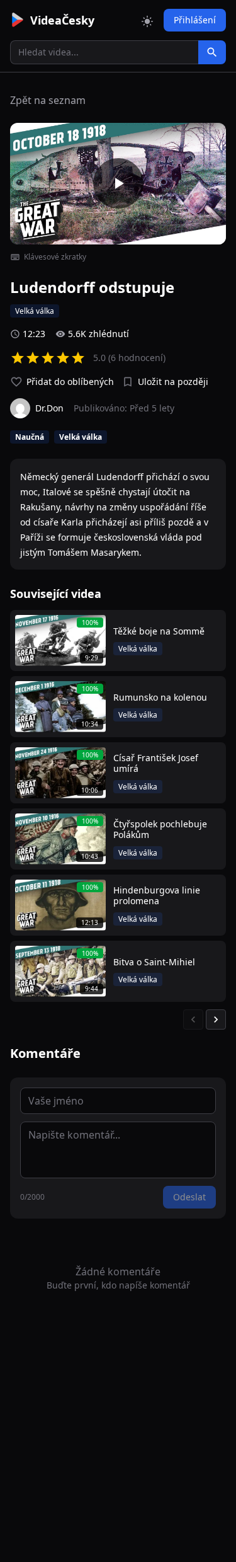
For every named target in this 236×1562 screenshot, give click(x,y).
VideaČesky (62, 20)
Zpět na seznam (48, 100)
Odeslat (189, 1197)
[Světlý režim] (147, 20)
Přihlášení (195, 20)
